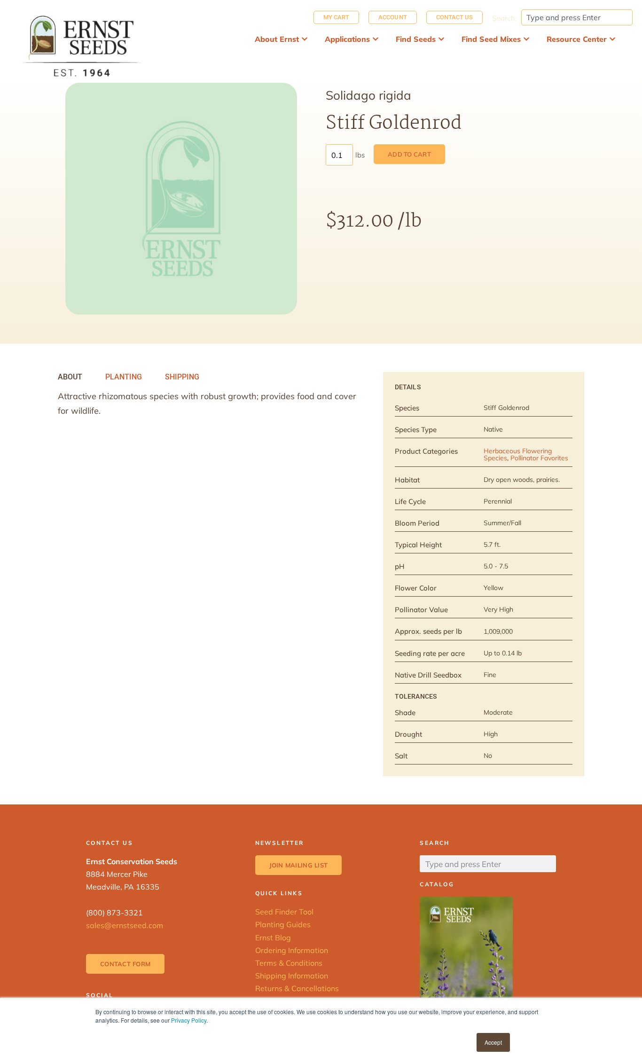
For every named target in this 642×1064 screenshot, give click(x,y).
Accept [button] (493, 1042)
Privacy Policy (188, 1020)
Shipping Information (291, 975)
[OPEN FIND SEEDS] (441, 39)
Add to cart (409, 154)
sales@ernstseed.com (124, 925)
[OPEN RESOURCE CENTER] (612, 39)
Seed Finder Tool (284, 911)
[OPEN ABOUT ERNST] (304, 39)
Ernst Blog (273, 937)
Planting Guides (283, 924)
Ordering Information (291, 950)
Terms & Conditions (288, 963)
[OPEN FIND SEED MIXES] (526, 39)
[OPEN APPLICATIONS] (375, 39)
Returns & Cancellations (297, 988)
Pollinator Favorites (539, 458)
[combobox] (577, 17)
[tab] (70, 377)
